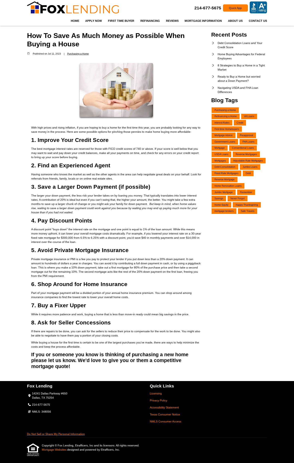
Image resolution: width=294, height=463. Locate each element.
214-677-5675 (207, 8)
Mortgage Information (203, 20)
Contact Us (258, 20)
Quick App (235, 8)
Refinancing (150, 20)
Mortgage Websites (54, 449)
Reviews (172, 20)
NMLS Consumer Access (165, 421)
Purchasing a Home (78, 53)
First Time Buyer (121, 20)
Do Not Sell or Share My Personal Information (56, 434)
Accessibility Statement (164, 407)
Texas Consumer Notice (165, 414)
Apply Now (93, 20)
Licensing (156, 393)
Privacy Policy (158, 400)
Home (75, 20)
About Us (235, 20)
